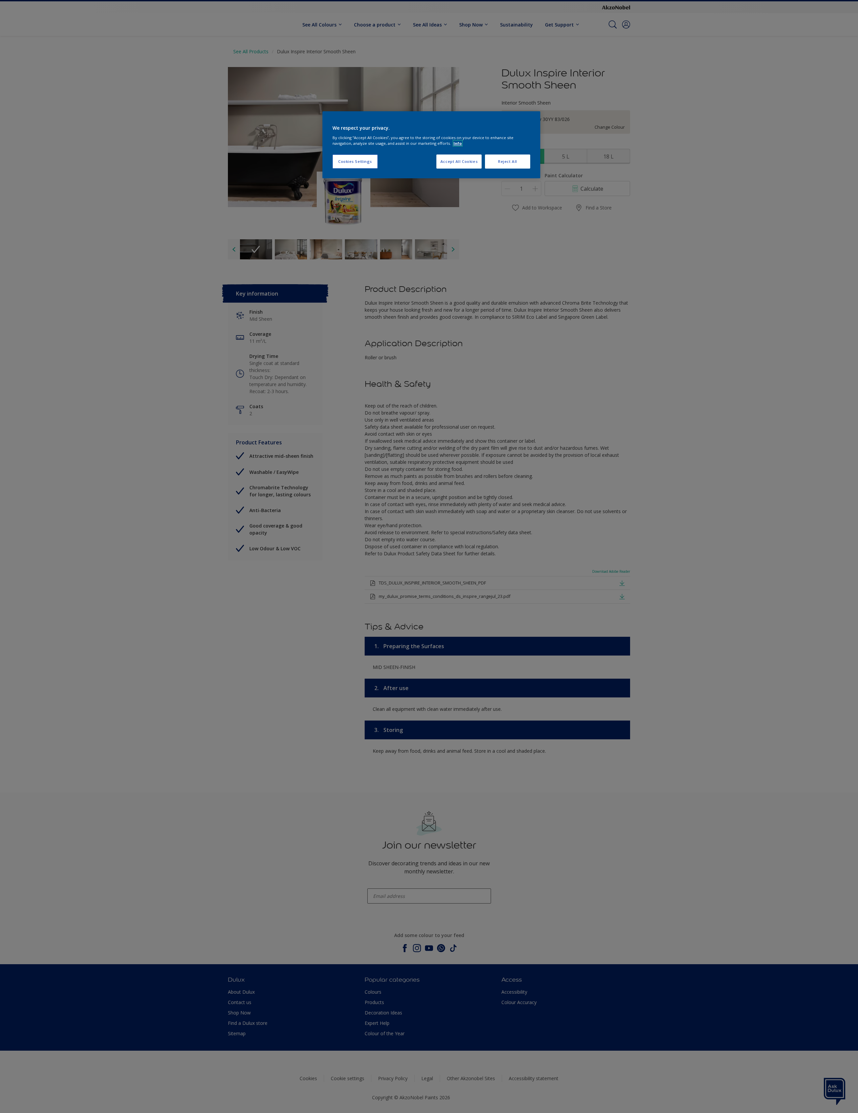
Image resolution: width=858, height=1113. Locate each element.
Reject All (507, 161)
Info (457, 143)
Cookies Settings (355, 161)
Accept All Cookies (459, 161)
